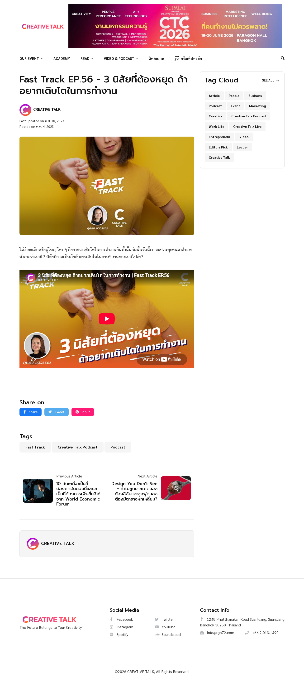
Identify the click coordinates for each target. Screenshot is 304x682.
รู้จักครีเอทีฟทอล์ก (188, 58)
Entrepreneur (219, 136)
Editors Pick (218, 147)
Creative (215, 116)
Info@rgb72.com (220, 632)
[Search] (283, 58)
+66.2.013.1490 (265, 632)
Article (214, 95)
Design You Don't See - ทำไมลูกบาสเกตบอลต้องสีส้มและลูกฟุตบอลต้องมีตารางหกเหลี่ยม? (134, 491)
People (234, 95)
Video (244, 136)
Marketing (257, 106)
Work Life (216, 126)
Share (33, 412)
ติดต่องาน (156, 58)
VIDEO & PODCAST (119, 58)
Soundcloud (171, 634)
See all (268, 80)
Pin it (85, 412)
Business (255, 95)
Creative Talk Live (247, 126)
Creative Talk (219, 157)
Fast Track (35, 446)
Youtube (168, 626)
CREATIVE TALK (57, 543)
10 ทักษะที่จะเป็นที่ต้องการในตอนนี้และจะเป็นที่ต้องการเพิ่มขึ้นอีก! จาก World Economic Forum (78, 494)
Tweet (59, 412)
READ (85, 58)
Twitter (167, 619)
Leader (242, 147)
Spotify (122, 634)
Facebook (124, 619)
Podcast (117, 446)
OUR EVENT (29, 58)
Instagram (124, 626)
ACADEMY (61, 58)
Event (235, 106)
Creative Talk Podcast (78, 446)
